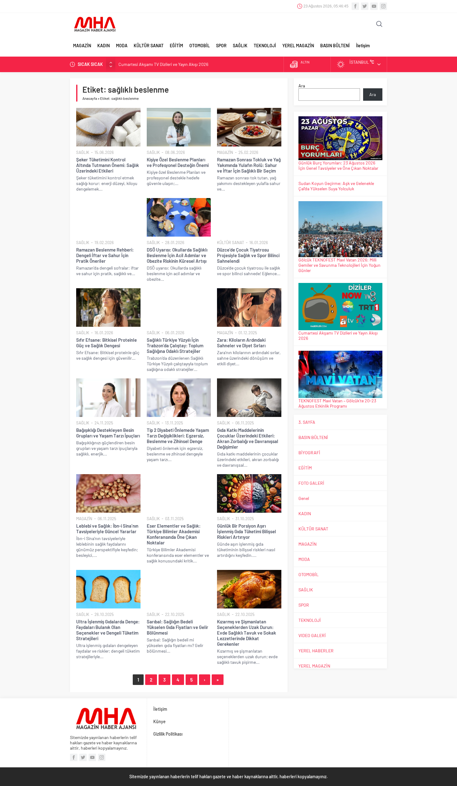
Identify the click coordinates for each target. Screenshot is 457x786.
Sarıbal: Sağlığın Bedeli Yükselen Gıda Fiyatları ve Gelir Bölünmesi (177, 627)
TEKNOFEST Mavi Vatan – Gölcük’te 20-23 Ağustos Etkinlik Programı (337, 403)
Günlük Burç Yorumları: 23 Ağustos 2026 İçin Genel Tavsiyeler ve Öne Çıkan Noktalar (338, 165)
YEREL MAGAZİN (298, 45)
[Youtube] (374, 6)
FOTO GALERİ (311, 483)
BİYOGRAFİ (309, 452)
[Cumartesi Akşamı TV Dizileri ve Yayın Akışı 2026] (340, 306)
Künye (159, 721)
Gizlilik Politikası (167, 734)
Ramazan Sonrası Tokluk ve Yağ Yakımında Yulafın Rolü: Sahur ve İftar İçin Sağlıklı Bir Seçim (249, 165)
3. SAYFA (306, 422)
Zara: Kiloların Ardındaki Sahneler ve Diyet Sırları (241, 342)
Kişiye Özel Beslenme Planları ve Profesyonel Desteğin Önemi (178, 162)
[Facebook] (355, 6)
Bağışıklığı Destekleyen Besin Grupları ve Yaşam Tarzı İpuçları (108, 432)
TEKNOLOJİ (265, 45)
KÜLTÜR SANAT (149, 45)
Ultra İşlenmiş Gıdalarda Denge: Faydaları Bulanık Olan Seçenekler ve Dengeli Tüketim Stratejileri (108, 630)
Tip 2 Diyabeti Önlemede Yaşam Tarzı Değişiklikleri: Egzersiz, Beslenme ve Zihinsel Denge (178, 435)
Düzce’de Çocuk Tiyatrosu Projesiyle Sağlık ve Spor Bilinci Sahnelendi (248, 255)
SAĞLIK (240, 45)
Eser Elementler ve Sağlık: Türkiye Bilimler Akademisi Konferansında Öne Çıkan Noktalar (174, 534)
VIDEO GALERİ (312, 635)
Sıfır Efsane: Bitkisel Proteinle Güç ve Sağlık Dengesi (106, 342)
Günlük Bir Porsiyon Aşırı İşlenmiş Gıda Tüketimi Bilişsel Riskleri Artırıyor (246, 531)
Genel (303, 498)
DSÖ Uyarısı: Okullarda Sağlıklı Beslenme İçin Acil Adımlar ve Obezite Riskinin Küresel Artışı (177, 255)
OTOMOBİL (199, 45)
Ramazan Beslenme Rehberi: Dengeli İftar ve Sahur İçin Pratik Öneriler (105, 255)
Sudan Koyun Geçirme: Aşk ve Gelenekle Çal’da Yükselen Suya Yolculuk (336, 186)
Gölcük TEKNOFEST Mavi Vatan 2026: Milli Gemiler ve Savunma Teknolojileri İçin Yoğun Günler (339, 265)
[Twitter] (364, 6)
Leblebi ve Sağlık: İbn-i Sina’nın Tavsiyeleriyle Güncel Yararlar (107, 528)
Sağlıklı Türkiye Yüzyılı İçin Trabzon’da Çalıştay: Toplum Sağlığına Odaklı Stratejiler (175, 345)
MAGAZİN (82, 45)
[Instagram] (383, 6)
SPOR (221, 45)
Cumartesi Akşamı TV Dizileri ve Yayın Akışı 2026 (163, 64)
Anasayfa (89, 98)
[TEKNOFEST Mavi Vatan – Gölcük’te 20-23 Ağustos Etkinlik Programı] (340, 374)
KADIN (103, 45)
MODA (121, 45)
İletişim (363, 45)
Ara (301, 85)
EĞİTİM (176, 45)
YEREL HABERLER (316, 650)
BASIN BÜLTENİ (335, 45)
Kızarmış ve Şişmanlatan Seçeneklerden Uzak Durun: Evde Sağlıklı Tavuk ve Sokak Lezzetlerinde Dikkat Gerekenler (246, 633)
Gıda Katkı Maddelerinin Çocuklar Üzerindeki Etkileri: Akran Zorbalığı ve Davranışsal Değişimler (247, 438)
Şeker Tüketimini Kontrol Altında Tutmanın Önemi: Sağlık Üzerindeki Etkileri (107, 165)
